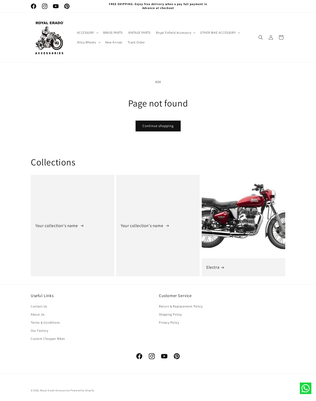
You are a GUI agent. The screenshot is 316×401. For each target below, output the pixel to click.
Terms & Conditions (45, 322)
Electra (212, 267)
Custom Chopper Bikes (48, 339)
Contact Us (39, 306)
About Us (38, 314)
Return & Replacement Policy (180, 306)
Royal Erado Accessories (55, 390)
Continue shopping (158, 126)
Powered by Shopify (82, 390)
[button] (87, 32)
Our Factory (39, 330)
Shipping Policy (170, 314)
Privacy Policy (169, 322)
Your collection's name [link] (57, 225)
